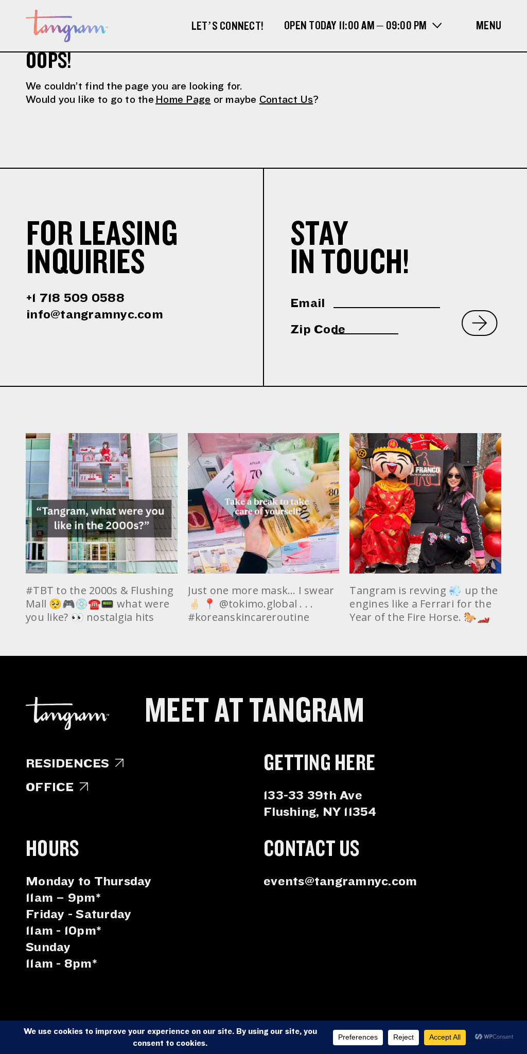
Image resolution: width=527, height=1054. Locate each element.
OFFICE (50, 787)
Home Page (182, 99)
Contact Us (286, 99)
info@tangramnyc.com (94, 314)
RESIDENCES (68, 763)
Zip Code (311, 329)
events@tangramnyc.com (340, 881)
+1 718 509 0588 (75, 298)
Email (307, 303)
